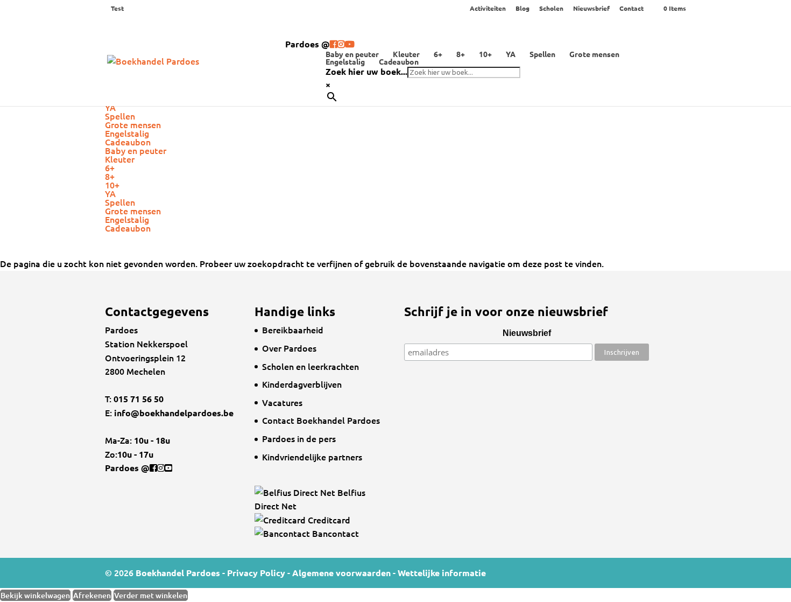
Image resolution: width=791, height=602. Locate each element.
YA (510, 54)
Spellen (542, 54)
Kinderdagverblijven (302, 384)
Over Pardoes (289, 348)
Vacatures (282, 402)
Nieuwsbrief (591, 8)
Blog (522, 8)
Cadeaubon (399, 61)
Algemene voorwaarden (341, 572)
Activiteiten (488, 8)
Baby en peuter (352, 54)
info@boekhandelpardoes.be (174, 412)
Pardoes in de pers (299, 438)
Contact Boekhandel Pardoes (321, 420)
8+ (460, 54)
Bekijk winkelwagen (35, 595)
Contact (631, 8)
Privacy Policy (256, 572)
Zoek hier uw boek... (366, 71)
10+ (485, 54)
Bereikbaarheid (292, 329)
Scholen (551, 8)
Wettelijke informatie (442, 572)
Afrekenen (92, 595)
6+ (438, 54)
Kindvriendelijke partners (312, 457)
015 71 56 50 (137, 398)
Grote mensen (594, 54)
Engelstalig (345, 61)
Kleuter (406, 54)
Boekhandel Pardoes (178, 572)
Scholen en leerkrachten (310, 366)
